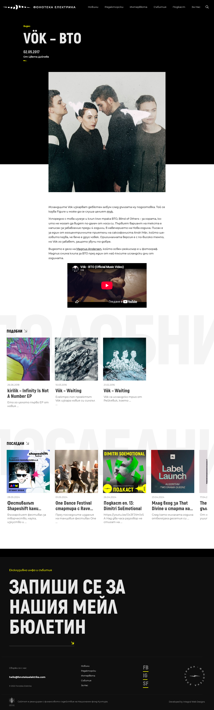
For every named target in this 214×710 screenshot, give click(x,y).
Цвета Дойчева (39, 56)
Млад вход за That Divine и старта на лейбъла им (171, 505)
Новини (85, 666)
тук (110, 211)
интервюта (138, 7)
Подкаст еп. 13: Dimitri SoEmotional (123, 505)
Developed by (176, 701)
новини (93, 7)
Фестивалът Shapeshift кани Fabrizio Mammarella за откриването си (27, 505)
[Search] (207, 7)
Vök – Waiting (68, 390)
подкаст (179, 7)
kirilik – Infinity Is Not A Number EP (28, 393)
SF (145, 683)
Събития (86, 680)
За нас (84, 685)
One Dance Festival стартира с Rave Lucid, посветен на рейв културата (74, 505)
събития (160, 7)
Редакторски (88, 671)
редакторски (114, 7)
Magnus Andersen (88, 249)
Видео (26, 26)
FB (145, 667)
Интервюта (88, 675)
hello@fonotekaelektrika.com (27, 677)
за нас (196, 7)
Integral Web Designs (194, 701)
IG (145, 675)
